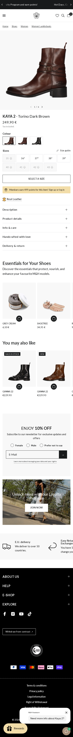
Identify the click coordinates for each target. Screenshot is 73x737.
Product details (12, 218)
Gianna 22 (8, 391)
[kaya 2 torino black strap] (36, 140)
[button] (36, 508)
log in (62, 189)
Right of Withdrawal (36, 702)
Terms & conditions (37, 685)
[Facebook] (5, 614)
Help (7, 585)
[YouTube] (21, 614)
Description (10, 209)
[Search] (63, 15)
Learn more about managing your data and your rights (35, 461)
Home (5, 26)
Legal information (37, 696)
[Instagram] (13, 614)
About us (11, 576)
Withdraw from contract (17, 631)
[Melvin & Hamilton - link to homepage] (36, 15)
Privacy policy (36, 691)
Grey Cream (9, 323)
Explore (10, 604)
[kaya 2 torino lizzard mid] (22, 140)
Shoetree (42, 323)
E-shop (9, 595)
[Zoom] (36, 70)
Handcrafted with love (17, 236)
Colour (7, 133)
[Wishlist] (57, 15)
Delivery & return (13, 245)
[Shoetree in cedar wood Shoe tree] (53, 301)
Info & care (10, 227)
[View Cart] (68, 15)
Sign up (52, 189)
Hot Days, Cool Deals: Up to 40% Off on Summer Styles (38, 4)
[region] (36, 4)
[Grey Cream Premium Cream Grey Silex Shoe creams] (19, 301)
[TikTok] (30, 614)
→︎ (63, 454)
